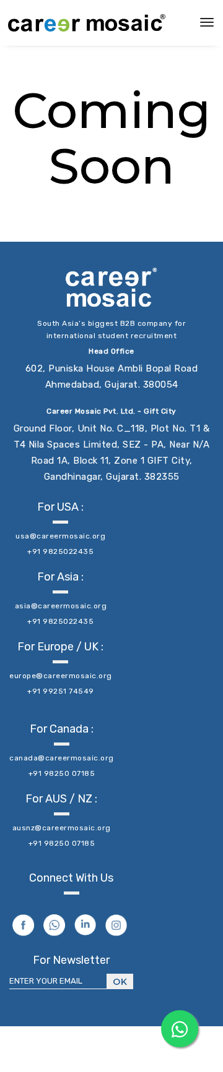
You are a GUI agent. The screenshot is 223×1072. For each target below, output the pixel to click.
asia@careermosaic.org (61, 606)
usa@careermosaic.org (60, 536)
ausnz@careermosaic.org (61, 827)
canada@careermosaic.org (61, 758)
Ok (120, 981)
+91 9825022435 (60, 551)
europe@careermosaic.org (60, 675)
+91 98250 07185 (61, 773)
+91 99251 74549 (60, 691)
